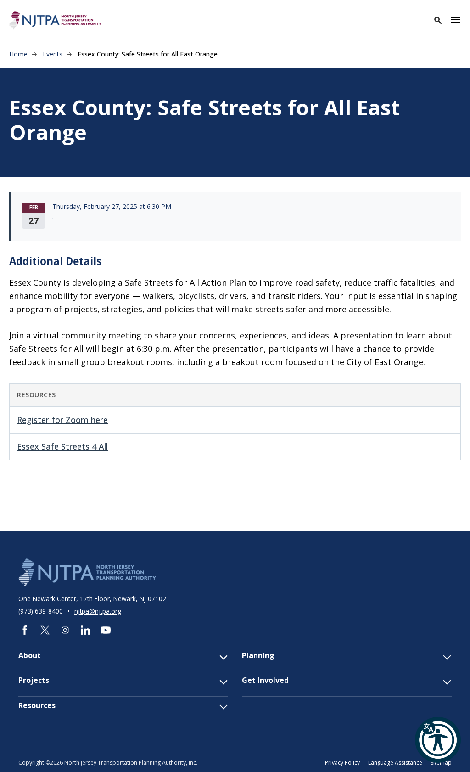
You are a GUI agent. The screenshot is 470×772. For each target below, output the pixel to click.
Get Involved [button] (265, 680)
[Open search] (437, 20)
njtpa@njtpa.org (97, 611)
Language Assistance (395, 762)
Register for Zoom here (62, 419)
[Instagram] (65, 630)
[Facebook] (24, 630)
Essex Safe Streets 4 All (62, 446)
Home (18, 54)
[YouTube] (105, 630)
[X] (45, 630)
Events (52, 54)
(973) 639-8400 (41, 611)
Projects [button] (33, 680)
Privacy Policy (342, 762)
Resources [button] (37, 705)
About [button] (29, 655)
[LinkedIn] (85, 630)
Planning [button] (258, 655)
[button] (438, 740)
